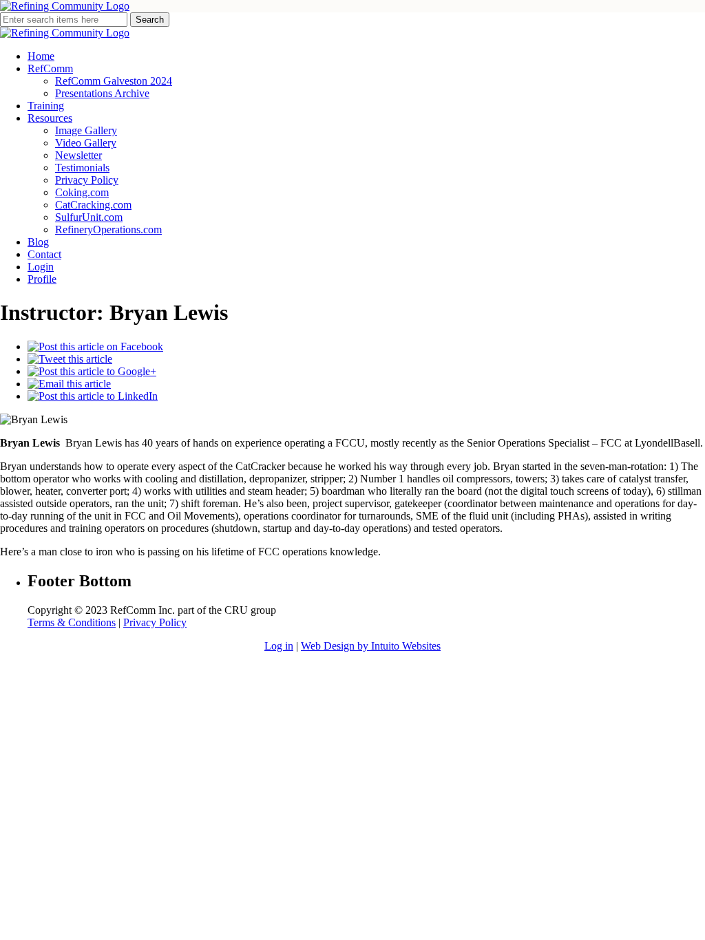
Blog (38, 242)
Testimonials (82, 167)
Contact (44, 254)
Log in (278, 646)
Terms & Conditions (72, 622)
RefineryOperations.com (108, 229)
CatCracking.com (93, 205)
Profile (42, 279)
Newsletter (78, 155)
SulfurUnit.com (89, 217)
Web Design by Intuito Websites (371, 646)
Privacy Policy (86, 180)
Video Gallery (85, 143)
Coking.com (82, 192)
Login (41, 267)
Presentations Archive (102, 93)
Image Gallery (86, 130)
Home (41, 56)
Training (46, 105)
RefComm (50, 68)
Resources (50, 118)
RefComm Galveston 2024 (113, 81)
